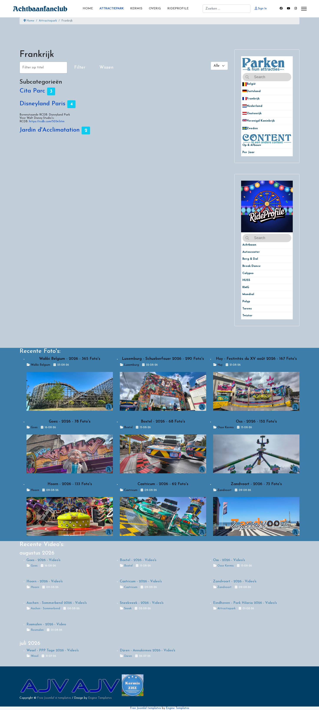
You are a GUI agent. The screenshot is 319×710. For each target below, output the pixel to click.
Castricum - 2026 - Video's (141, 581)
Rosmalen (37, 630)
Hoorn (35, 490)
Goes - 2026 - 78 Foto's (69, 422)
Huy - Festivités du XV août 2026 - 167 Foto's (256, 359)
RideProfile (178, 8)
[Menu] (304, 8)
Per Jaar (251, 152)
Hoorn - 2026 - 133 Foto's (70, 484)
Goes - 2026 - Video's (43, 560)
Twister (247, 315)
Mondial (248, 294)
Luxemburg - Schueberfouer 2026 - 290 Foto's (163, 359)
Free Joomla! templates (145, 708)
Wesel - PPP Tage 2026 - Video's (52, 650)
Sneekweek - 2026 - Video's (141, 603)
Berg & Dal (250, 259)
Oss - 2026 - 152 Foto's (256, 422)
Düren (128, 656)
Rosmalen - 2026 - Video (46, 624)
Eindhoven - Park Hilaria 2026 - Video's (245, 603)
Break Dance (251, 266)
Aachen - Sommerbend (45, 608)
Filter (79, 67)
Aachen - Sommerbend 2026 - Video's (56, 603)
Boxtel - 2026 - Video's (138, 560)
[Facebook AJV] (96, 685)
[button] (289, 84)
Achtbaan (249, 244)
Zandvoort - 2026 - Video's (234, 581)
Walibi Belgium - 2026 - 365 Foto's (69, 359)
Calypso (247, 273)
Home (88, 8)
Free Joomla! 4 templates (54, 698)
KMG (245, 287)
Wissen (106, 67)
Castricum (130, 490)
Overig (155, 8)
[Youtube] (288, 8)
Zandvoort (224, 490)
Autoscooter (251, 252)
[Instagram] (295, 8)
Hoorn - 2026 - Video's (44, 581)
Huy (219, 364)
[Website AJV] (45, 685)
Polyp (246, 301)
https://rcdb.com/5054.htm (46, 121)
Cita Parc (32, 91)
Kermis (136, 8)
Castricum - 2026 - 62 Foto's (163, 484)
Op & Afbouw (251, 145)
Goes (34, 427)
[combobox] (226, 9)
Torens (247, 308)
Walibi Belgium (40, 364)
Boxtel (128, 427)
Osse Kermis (225, 427)
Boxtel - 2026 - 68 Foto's (163, 422)
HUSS (246, 280)
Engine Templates (100, 698)
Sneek (128, 608)
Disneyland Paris (42, 104)
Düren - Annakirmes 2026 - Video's (147, 650)
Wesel (34, 656)
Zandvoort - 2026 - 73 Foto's (256, 484)
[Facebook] (281, 8)
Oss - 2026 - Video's (229, 560)
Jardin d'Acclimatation (50, 130)
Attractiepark (111, 8)
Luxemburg (131, 364)
